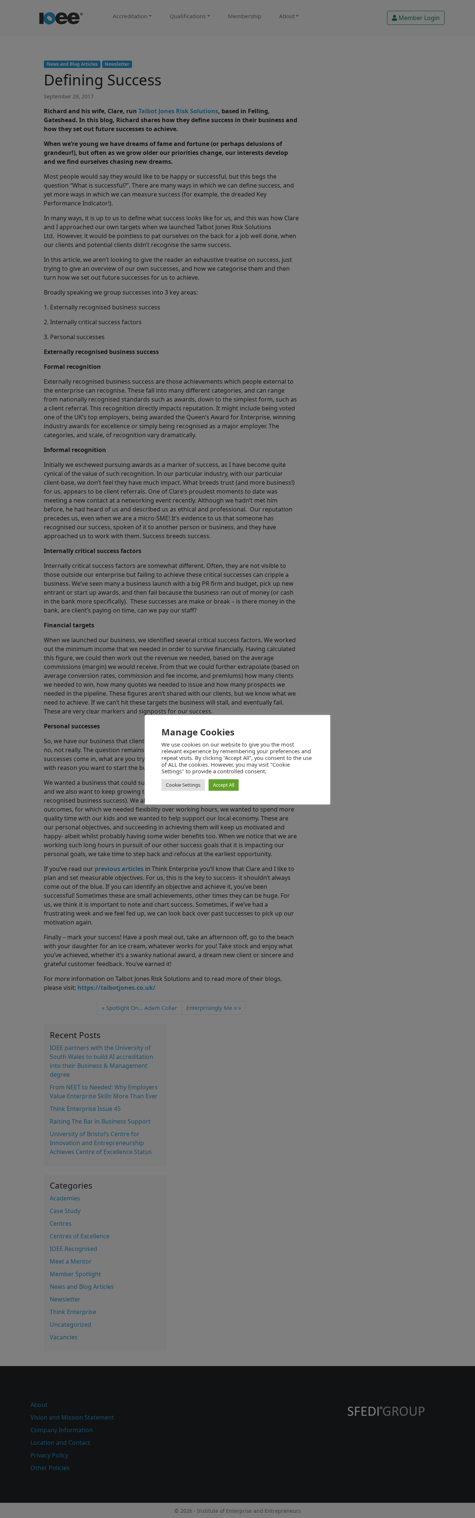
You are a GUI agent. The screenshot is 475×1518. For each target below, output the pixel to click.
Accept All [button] (223, 784)
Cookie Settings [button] (183, 784)
